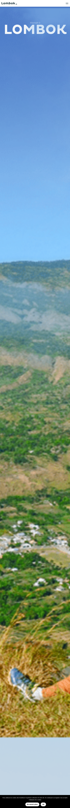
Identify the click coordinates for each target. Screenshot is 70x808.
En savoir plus (32, 804)
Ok (43, 804)
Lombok (8, 3)
